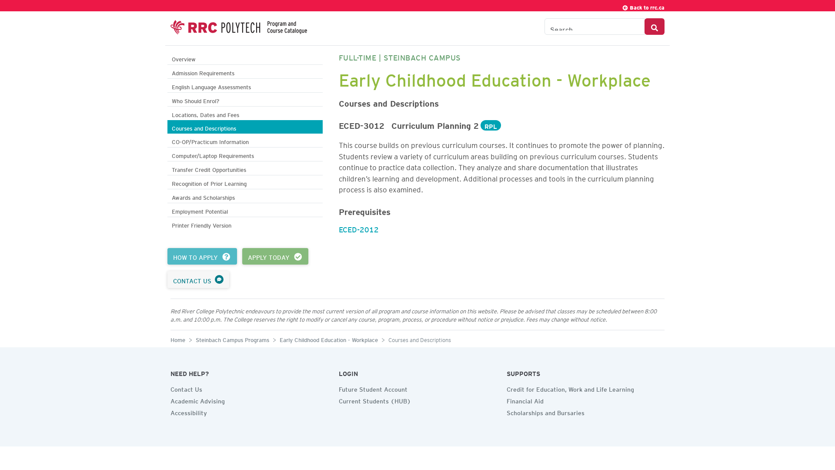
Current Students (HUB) (375, 400)
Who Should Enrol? (195, 100)
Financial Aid (525, 400)
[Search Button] (655, 26)
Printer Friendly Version (201, 224)
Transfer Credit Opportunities (209, 169)
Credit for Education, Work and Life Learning (570, 388)
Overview (184, 58)
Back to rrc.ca (646, 6)
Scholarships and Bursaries (545, 412)
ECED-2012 (359, 228)
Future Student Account (373, 388)
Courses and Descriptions (204, 127)
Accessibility (188, 412)
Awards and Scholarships (203, 196)
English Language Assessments (211, 86)
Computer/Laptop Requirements (213, 155)
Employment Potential (200, 210)
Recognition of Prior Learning (209, 183)
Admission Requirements (203, 72)
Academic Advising (197, 400)
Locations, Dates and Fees (205, 114)
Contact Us (186, 388)
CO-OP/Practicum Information (210, 141)
